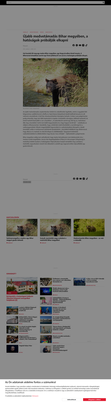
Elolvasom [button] (35, 396)
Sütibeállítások (71, 399)
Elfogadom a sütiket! (94, 399)
